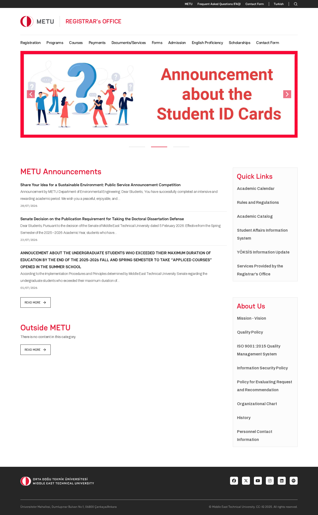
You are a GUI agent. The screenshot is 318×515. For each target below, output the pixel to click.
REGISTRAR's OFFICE (94, 21)
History (243, 418)
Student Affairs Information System (262, 234)
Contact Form (254, 4)
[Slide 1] (137, 147)
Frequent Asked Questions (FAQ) (219, 4)
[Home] (37, 21)
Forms (157, 42)
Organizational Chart (257, 404)
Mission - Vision (251, 318)
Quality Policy (250, 332)
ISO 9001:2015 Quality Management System (258, 350)
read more (32, 302)
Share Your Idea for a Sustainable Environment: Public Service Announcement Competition (100, 184)
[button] (30, 94)
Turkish (279, 4)
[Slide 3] (181, 147)
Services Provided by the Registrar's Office (260, 270)
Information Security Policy (262, 368)
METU (189, 4)
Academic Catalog (255, 216)
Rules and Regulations (258, 202)
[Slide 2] (159, 147)
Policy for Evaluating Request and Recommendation (264, 386)
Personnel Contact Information (254, 435)
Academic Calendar (256, 188)
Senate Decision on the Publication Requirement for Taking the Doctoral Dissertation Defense (102, 218)
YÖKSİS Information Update (263, 252)
